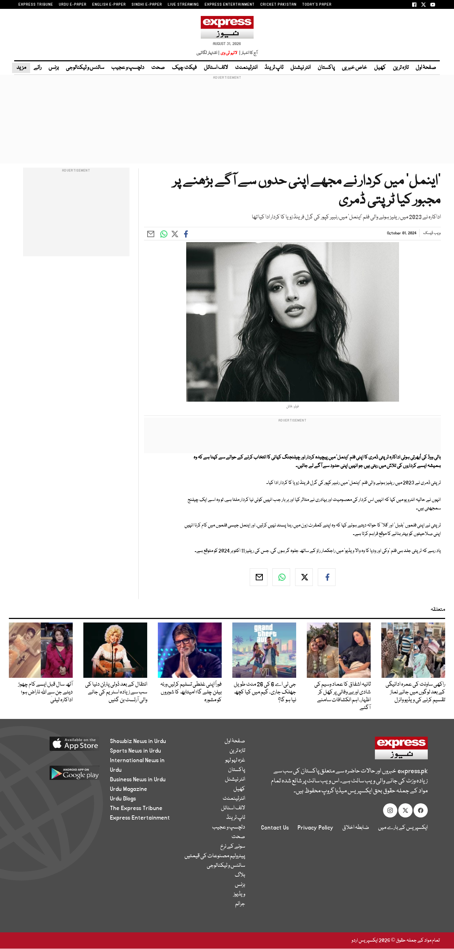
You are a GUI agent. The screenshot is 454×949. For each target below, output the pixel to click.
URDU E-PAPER (73, 4)
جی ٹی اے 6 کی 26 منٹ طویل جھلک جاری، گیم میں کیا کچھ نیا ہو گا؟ (265, 692)
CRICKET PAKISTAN (278, 4)
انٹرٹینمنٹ (246, 67)
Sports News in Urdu (135, 751)
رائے (37, 67)
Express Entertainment (140, 818)
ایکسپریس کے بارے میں (403, 828)
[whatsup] (281, 577)
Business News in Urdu (138, 779)
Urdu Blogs (123, 798)
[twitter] (304, 577)
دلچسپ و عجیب (127, 67)
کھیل (380, 67)
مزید (21, 67)
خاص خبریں (354, 67)
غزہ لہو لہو (235, 760)
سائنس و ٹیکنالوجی (85, 67)
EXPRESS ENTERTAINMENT (230, 4)
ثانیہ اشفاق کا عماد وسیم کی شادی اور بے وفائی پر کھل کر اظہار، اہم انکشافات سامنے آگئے (342, 696)
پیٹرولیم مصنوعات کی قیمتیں (214, 856)
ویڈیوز (239, 894)
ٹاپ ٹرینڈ (274, 67)
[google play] (62, 775)
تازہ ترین (401, 67)
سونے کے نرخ (232, 846)
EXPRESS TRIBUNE (35, 4)
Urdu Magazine (128, 789)
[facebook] (327, 577)
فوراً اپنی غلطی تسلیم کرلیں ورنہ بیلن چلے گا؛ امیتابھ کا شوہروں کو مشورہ (191, 692)
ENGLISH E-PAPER (109, 4)
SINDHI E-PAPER (147, 4)
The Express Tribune (136, 808)
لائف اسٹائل (216, 67)
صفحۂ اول (426, 67)
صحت (158, 67)
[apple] (62, 746)
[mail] (258, 577)
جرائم (240, 904)
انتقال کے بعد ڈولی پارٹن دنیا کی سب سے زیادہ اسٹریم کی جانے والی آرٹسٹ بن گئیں (116, 692)
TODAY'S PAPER (317, 4)
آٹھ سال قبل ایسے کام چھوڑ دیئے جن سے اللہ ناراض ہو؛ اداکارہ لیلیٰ (45, 692)
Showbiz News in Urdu (138, 741)
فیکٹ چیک (184, 67)
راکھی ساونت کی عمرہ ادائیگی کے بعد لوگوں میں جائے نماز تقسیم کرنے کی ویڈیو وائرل (415, 692)
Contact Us (275, 828)
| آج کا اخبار (248, 53)
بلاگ (240, 875)
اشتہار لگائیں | (208, 53)
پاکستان (326, 67)
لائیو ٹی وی (229, 53)
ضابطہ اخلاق (355, 828)
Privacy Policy (315, 828)
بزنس (54, 67)
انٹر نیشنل (300, 67)
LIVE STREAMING (183, 4)
